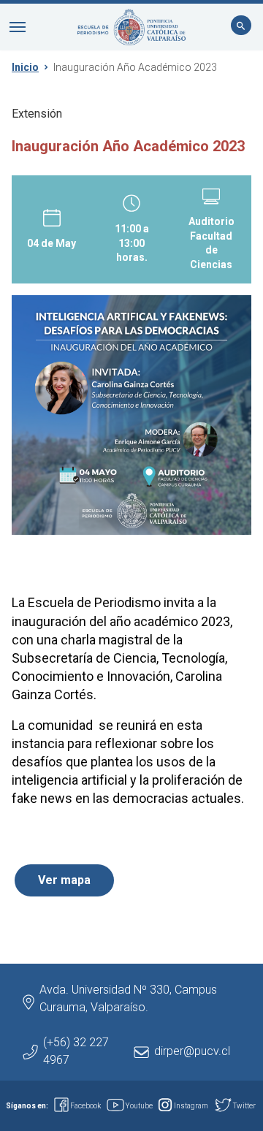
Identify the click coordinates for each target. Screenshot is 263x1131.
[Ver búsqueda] (241, 27)
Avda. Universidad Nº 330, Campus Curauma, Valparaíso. (128, 998)
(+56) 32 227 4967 (76, 1051)
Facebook (85, 1106)
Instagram (191, 1106)
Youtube (139, 1106)
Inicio (25, 67)
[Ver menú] (17, 27)
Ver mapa (64, 880)
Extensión (37, 114)
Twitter (244, 1106)
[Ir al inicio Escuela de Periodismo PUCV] (131, 27)
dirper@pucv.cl (192, 1051)
